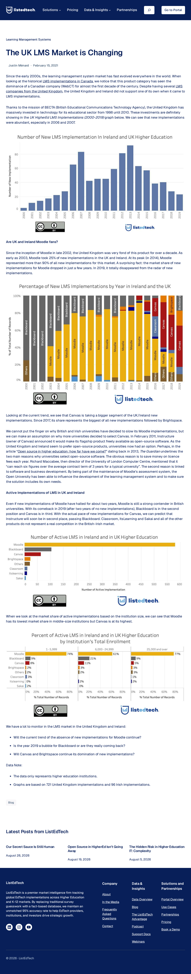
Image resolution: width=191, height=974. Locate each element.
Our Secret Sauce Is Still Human (30, 847)
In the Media (110, 902)
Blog (11, 802)
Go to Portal (173, 10)
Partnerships (170, 914)
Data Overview (142, 899)
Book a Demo (170, 929)
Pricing (166, 922)
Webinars (138, 942)
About (106, 894)
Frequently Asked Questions (109, 914)
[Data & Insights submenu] (110, 10)
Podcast (138, 926)
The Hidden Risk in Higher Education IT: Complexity (157, 849)
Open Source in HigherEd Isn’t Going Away (95, 849)
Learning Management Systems (28, 39)
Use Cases (168, 907)
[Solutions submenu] (60, 10)
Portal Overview (172, 899)
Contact (107, 926)
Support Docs (141, 934)
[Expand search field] (149, 10)
